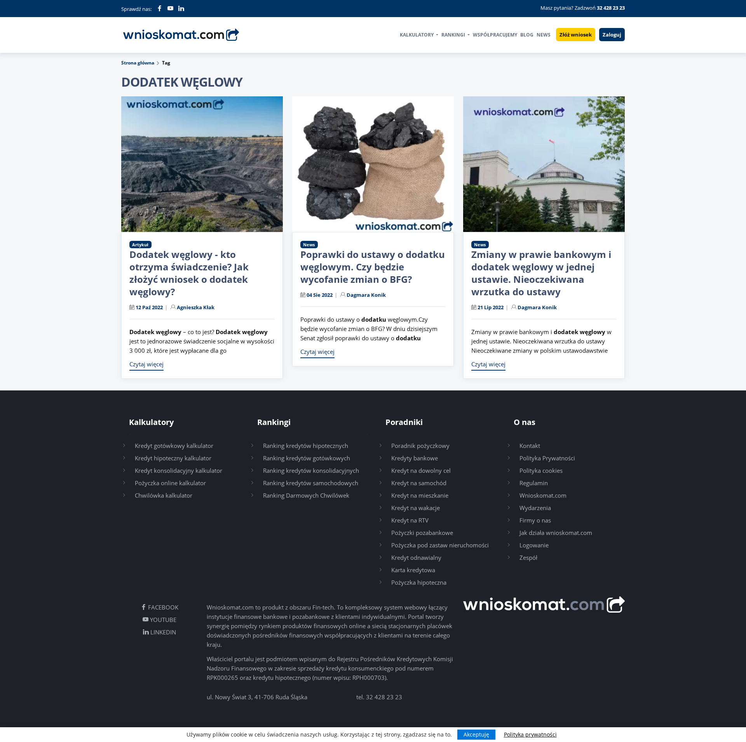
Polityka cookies (541, 470)
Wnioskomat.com (542, 495)
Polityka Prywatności (547, 458)
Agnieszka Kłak (195, 307)
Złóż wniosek (576, 34)
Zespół (528, 557)
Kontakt (529, 445)
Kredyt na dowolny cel (421, 470)
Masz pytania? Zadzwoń (582, 7)
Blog (526, 34)
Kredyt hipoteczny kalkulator (173, 458)
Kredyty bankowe (414, 458)
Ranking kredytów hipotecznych (305, 445)
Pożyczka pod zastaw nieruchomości (440, 545)
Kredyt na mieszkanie (419, 495)
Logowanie (534, 545)
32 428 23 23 (384, 697)
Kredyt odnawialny (416, 557)
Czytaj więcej (146, 364)
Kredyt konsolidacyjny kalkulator (178, 470)
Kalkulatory (417, 34)
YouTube (162, 620)
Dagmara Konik (366, 294)
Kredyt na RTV (410, 520)
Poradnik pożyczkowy (420, 445)
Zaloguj (612, 34)
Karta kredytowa (413, 570)
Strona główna (137, 62)
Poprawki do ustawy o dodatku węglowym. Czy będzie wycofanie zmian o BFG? (372, 267)
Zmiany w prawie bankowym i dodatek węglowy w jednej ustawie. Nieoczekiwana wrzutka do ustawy (541, 273)
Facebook (162, 607)
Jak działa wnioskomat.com (555, 532)
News (544, 34)
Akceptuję (476, 734)
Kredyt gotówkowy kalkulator (174, 445)
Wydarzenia (535, 508)
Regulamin (533, 483)
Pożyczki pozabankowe (422, 532)
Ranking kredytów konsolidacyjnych (311, 470)
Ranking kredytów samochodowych (310, 483)
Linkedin (162, 632)
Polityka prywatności (530, 734)
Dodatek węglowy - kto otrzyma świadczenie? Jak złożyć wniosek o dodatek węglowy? (189, 273)
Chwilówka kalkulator (163, 495)
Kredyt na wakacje (415, 508)
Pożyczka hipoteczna (418, 582)
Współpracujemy (495, 34)
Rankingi (453, 34)
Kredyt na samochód (418, 483)
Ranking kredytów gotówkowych (306, 458)
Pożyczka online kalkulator (170, 483)
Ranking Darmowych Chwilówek (306, 495)
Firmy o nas (535, 520)
